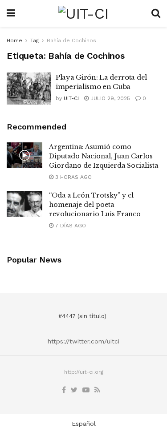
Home (14, 40)
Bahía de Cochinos (71, 40)
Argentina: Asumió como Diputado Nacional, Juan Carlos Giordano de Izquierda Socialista (103, 156)
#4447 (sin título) (82, 316)
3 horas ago (72, 177)
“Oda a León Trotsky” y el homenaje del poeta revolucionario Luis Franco (95, 204)
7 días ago (69, 225)
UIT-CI (71, 98)
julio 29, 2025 (109, 98)
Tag (34, 40)
